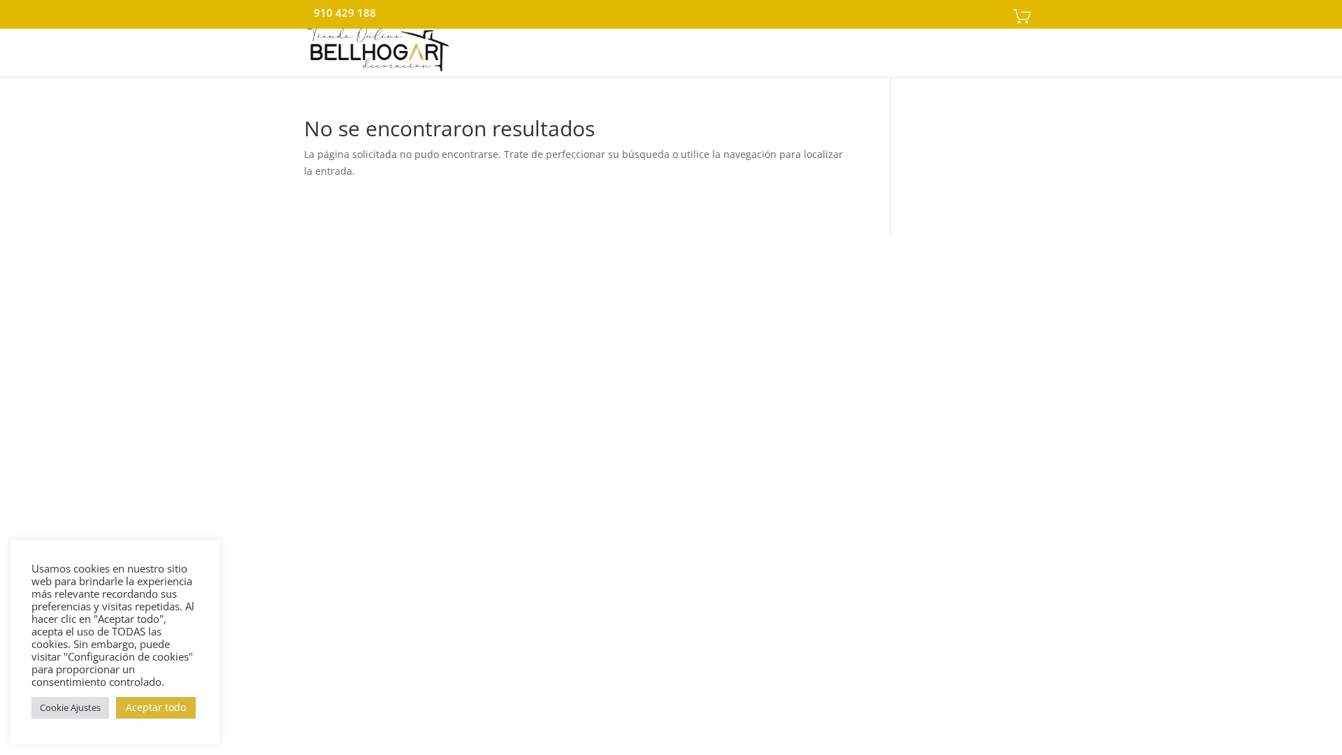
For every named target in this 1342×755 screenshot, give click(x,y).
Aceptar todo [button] (156, 707)
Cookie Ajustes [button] (70, 707)
